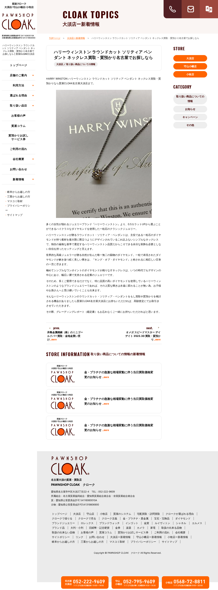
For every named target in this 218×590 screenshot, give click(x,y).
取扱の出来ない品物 (63, 532)
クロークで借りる (62, 518)
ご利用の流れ (18, 149)
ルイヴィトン (162, 523)
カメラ (141, 527)
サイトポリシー (61, 537)
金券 (117, 527)
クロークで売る (87, 518)
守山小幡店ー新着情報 (149, 537)
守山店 (90, 513)
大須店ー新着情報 (76, 38)
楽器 (128, 527)
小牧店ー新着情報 (178, 537)
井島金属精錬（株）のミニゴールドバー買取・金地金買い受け (65, 336)
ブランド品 (58, 527)
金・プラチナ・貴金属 (135, 518)
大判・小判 (77, 527)
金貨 (146, 523)
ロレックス (87, 523)
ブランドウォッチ (109, 523)
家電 (152, 527)
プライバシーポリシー (143, 541)
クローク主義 (109, 518)
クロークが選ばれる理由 (180, 513)
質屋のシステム (122, 513)
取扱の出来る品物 (171, 527)
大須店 (190, 58)
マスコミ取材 (15, 201)
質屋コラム (18, 125)
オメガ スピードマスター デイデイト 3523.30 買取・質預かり (143, 336)
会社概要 (180, 532)
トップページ (18, 65)
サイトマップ (15, 214)
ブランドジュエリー (63, 523)
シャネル (181, 523)
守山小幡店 (190, 66)
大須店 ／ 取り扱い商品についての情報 (75, 64)
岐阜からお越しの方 (18, 191)
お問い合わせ (18, 169)
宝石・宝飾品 (161, 518)
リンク (79, 537)
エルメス (197, 523)
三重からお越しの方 (18, 196)
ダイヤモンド (183, 518)
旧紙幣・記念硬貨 (99, 527)
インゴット (131, 523)
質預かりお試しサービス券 (18, 137)
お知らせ (190, 109)
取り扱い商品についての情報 (190, 99)
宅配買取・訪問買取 (148, 513)
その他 (190, 125)
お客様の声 (18, 115)
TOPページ (54, 38)
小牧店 (190, 74)
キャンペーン (190, 117)
